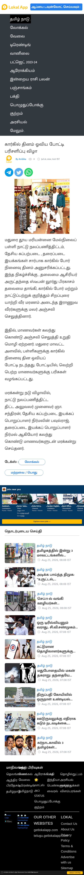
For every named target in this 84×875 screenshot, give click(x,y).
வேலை (24, 780)
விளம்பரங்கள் (70, 791)
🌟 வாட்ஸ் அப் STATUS (39, 788)
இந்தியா (53, 780)
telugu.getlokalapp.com (51, 835)
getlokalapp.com (46, 830)
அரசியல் (66, 780)
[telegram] (10, 173)
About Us (67, 829)
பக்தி (50, 774)
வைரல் (52, 791)
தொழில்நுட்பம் (71, 774)
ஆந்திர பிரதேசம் (13, 782)
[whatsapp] (29, 173)
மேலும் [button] (16, 130)
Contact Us (69, 824)
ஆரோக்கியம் (44, 774)
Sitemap (67, 868)
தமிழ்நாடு (13, 791)
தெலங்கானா (16, 774)
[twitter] (19, 173)
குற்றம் (39, 807)
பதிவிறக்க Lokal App (75, 872)
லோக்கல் (26, 774)
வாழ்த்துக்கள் (69, 785)
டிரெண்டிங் (27, 785)
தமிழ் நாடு (20, 19)
